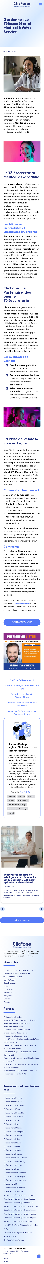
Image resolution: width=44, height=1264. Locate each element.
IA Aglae (7, 1229)
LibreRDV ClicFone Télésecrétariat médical (21, 1225)
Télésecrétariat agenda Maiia (15, 1036)
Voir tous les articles (22, 920)
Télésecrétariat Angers (13, 1098)
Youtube (7, 1002)
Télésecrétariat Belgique (13, 1191)
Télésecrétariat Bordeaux (14, 1105)
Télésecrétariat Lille (11, 1120)
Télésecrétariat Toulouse (13, 1169)
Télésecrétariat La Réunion (14, 1187)
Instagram (8, 995)
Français (6, 1256)
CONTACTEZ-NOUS (22, 622)
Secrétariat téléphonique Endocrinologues (21, 1206)
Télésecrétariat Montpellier (14, 1131)
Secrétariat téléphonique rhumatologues (20, 1217)
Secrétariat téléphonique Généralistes (19, 1195)
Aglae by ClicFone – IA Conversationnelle (20, 1020)
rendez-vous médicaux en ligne (16, 1033)
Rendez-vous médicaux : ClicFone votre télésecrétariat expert (20, 1047)
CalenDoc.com (10, 983)
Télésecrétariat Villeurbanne (15, 1172)
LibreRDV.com (9, 980)
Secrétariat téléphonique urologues (18, 1221)
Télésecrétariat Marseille (13, 1128)
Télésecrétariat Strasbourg (14, 1161)
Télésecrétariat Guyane (13, 1184)
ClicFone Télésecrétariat (22, 680)
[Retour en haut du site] (38, 1256)
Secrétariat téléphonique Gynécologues (20, 1210)
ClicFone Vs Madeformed (14, 1240)
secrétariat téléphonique (13, 1026)
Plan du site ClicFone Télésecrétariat (18, 970)
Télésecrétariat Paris (12, 1146)
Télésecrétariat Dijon (12, 1109)
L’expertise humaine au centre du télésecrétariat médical (17, 975)
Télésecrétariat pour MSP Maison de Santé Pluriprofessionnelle (21, 1066)
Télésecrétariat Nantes (13, 1135)
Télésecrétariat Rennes (13, 1154)
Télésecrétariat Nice (12, 1139)
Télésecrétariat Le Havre (13, 1116)
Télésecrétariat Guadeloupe (15, 1180)
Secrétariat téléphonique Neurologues (19, 1202)
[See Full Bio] (32, 792)
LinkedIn (7, 999)
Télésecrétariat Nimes (12, 1143)
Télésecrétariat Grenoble (14, 1113)
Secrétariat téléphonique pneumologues (20, 1214)
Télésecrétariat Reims (12, 1150)
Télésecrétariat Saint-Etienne (15, 1158)
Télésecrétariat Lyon (12, 1124)
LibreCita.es (8, 989)
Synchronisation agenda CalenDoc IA (19, 1232)
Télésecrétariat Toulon (13, 1165)
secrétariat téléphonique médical (17, 1023)
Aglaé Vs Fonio (10, 1236)
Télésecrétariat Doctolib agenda (17, 1029)
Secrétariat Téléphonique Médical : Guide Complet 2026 (20, 1053)
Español (6, 1258)
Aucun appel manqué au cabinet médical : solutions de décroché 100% (20, 1072)
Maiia (6, 986)
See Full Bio (25, 792)
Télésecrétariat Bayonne (13, 1101)
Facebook (8, 992)
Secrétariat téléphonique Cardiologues (19, 1199)
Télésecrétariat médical (13, 1017)
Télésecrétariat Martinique (14, 1176)
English (6, 1261)
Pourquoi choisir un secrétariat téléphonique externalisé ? (21, 1059)
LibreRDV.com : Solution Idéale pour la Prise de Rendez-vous (21, 1040)
